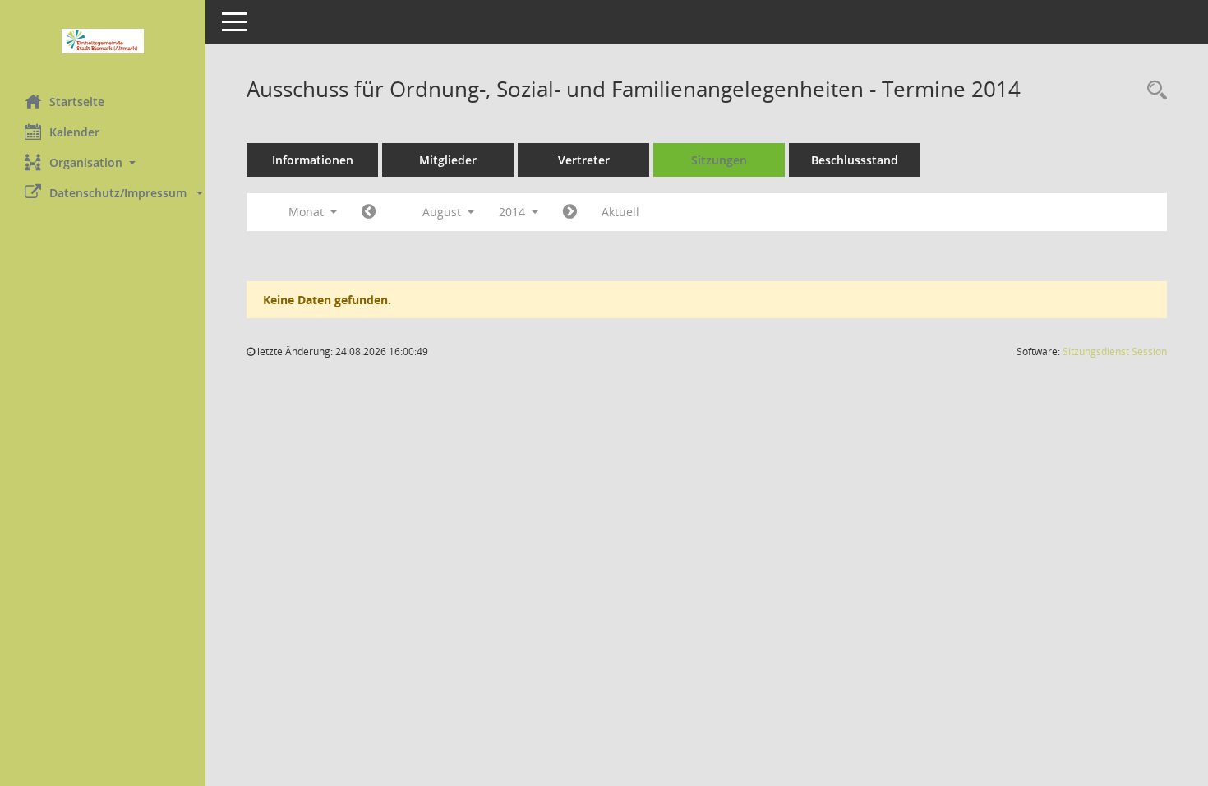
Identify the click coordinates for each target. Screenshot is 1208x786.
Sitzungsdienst (1115, 351)
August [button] (443, 212)
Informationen (312, 160)
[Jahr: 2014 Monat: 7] (368, 212)
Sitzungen (719, 160)
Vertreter (584, 160)
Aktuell (620, 212)
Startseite (76, 101)
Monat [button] (307, 212)
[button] (102, 162)
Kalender (74, 132)
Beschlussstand (854, 160)
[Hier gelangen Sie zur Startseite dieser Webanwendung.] (102, 41)
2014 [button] (513, 212)
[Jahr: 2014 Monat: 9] (570, 212)
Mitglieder (448, 160)
